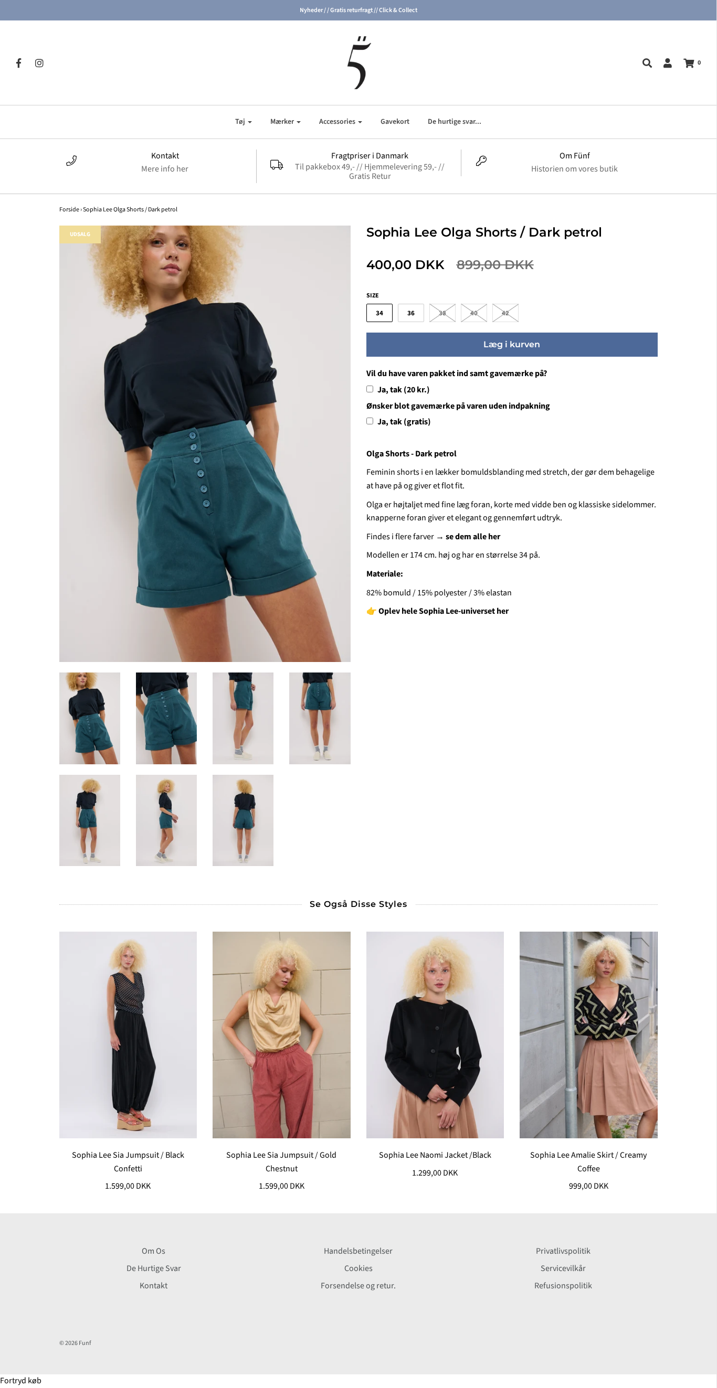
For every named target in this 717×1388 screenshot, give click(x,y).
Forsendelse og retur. (358, 1285)
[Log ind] (662, 63)
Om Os (153, 1251)
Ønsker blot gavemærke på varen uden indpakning (458, 406)
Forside (69, 209)
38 (442, 313)
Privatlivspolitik (563, 1251)
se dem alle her (473, 536)
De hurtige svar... (454, 121)
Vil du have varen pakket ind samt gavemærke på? (456, 373)
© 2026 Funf (75, 1343)
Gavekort (395, 121)
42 (505, 313)
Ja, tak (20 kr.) (403, 390)
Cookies (358, 1268)
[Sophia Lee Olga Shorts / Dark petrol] (89, 718)
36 (411, 313)
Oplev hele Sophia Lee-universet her (443, 611)
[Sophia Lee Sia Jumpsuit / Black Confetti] (128, 1035)
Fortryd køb (20, 1380)
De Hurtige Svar (153, 1268)
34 (379, 313)
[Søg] (642, 63)
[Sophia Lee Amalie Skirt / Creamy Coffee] (589, 1035)
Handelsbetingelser (358, 1251)
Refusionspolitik (563, 1285)
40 (474, 313)
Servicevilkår (563, 1268)
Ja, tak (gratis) (403, 422)
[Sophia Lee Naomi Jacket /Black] (435, 1035)
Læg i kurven (511, 344)
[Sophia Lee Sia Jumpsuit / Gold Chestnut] (282, 1035)
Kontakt (153, 1285)
